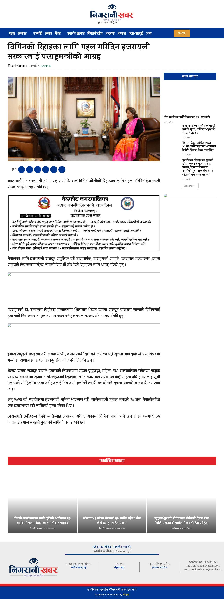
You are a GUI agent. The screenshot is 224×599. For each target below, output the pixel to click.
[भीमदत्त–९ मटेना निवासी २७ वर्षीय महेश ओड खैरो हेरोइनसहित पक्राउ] (112, 503)
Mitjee (126, 594)
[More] (62, 169)
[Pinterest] (37, 169)
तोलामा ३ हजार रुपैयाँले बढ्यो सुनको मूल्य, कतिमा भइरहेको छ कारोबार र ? (198, 130)
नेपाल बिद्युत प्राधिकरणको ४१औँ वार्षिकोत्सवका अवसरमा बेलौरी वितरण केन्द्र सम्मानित (199, 147)
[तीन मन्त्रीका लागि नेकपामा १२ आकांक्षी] (190, 99)
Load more (189, 185)
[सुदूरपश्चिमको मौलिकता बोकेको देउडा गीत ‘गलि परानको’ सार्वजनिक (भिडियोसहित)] (181, 503)
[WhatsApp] (45, 169)
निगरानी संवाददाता (17, 66)
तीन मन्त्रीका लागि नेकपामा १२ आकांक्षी (187, 117)
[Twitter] (29, 169)
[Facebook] (21, 169)
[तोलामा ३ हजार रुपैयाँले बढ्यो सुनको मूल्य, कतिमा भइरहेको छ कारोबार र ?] (172, 130)
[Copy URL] (53, 169)
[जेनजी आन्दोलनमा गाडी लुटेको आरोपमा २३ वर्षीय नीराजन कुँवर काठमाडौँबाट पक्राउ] (42, 503)
